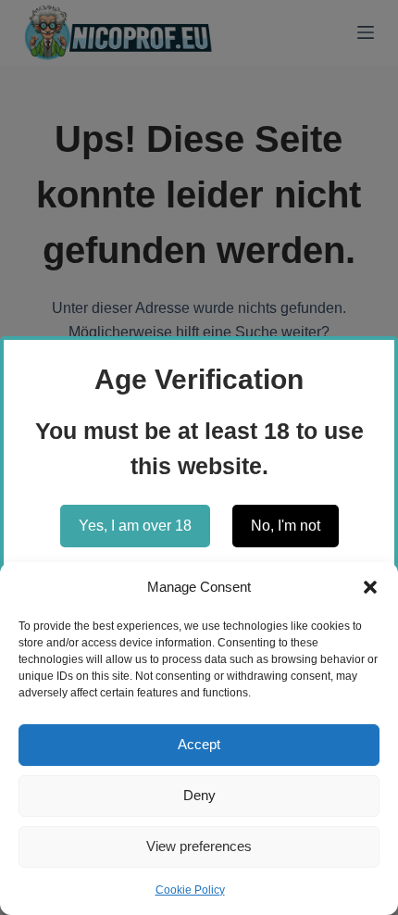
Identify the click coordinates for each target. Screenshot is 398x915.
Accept (199, 744)
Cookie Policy (190, 890)
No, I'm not (285, 525)
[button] (370, 587)
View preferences (199, 846)
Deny (199, 795)
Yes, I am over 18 (135, 525)
